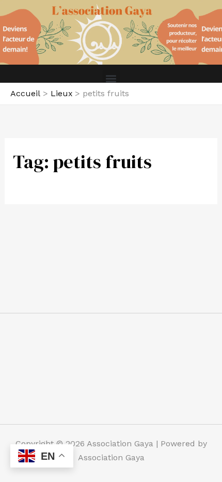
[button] (111, 78)
